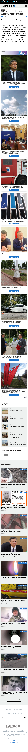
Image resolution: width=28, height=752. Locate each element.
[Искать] (25, 717)
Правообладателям (17, 709)
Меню (26, 6)
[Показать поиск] (25, 2)
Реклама (20, 713)
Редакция (8, 709)
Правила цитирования (11, 713)
